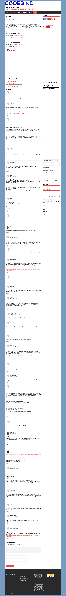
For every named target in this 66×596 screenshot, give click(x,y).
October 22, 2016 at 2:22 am (15, 250)
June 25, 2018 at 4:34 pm (13, 387)
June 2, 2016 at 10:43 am (13, 93)
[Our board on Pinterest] (49, 19)
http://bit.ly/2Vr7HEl (38, 583)
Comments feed (45, 213)
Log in (44, 209)
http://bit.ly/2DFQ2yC (40, 588)
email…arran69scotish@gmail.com (16, 307)
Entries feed (45, 211)
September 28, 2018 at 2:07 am (14, 468)
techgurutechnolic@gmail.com (18, 113)
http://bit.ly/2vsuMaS (39, 574)
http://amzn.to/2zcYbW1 (15, 42)
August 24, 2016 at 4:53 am (13, 163)
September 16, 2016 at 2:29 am (14, 216)
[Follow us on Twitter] (46, 19)
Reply (8, 100)
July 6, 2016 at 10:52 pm (13, 120)
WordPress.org (45, 214)
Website (7, 560)
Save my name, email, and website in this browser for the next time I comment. (20, 563)
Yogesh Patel (14, 276)
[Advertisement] (23, 63)
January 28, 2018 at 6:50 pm (14, 376)
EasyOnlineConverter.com (14, 84)
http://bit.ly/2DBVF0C (38, 576)
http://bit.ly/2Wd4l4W (39, 586)
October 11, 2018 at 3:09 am (14, 477)
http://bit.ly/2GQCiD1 (37, 578)
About (35, 12)
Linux (30, 12)
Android (24, 12)
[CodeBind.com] (19, 4)
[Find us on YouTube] (55, 19)
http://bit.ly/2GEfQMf (38, 575)
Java (19, 12)
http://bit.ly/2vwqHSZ (40, 590)
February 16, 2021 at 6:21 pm (14, 528)
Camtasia (18, 46)
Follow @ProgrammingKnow (10, 574)
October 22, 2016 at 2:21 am (14, 237)
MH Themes (20, 593)
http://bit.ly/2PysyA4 (39, 587)
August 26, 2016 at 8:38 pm (13, 176)
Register (44, 207)
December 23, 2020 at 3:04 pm (14, 516)
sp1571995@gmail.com (24, 317)
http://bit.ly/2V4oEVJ (38, 579)
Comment (8, 546)
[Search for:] (51, 164)
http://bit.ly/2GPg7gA (39, 585)
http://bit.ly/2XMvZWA (39, 584)
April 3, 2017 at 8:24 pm (14, 277)
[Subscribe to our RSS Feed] (52, 19)
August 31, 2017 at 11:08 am (14, 298)
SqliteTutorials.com (12, 86)
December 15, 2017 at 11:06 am (14, 346)
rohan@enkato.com (30, 138)
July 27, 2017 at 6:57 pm (13, 287)
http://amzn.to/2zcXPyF (18, 35)
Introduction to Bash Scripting (48, 170)
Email (7, 557)
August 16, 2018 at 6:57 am (13, 433)
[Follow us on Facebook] (44, 19)
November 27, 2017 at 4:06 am (15, 314)
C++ (14, 12)
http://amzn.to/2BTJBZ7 (18, 37)
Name (7, 554)
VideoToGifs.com (11, 81)
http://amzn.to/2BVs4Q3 (17, 44)
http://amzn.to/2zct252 (14, 39)
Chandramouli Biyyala (46, 196)
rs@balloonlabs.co (30, 355)
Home (7, 12)
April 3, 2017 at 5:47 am (13, 260)
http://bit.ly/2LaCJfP (40, 589)
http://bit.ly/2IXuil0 (38, 577)
